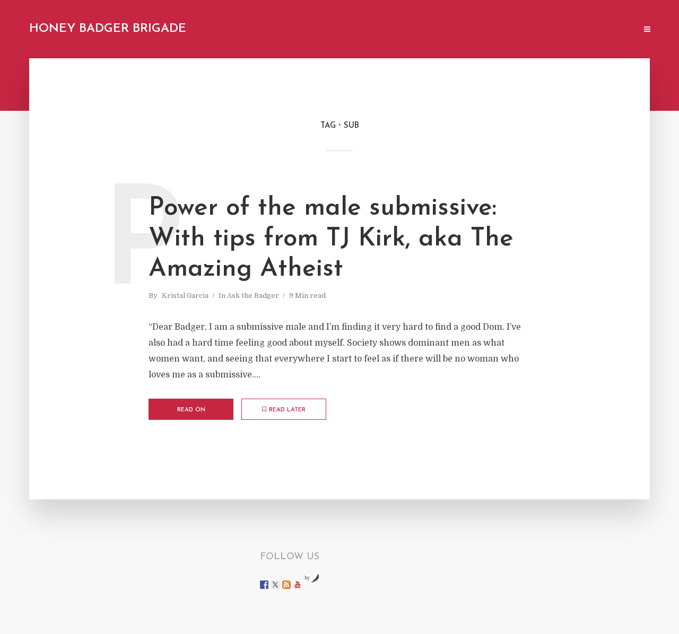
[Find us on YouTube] (297, 584)
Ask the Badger (253, 296)
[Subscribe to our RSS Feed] (286, 584)
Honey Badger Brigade (107, 29)
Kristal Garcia (185, 296)
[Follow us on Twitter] (275, 584)
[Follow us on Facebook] (264, 584)
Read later (287, 410)
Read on (191, 410)
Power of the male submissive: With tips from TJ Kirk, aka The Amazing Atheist (331, 239)
